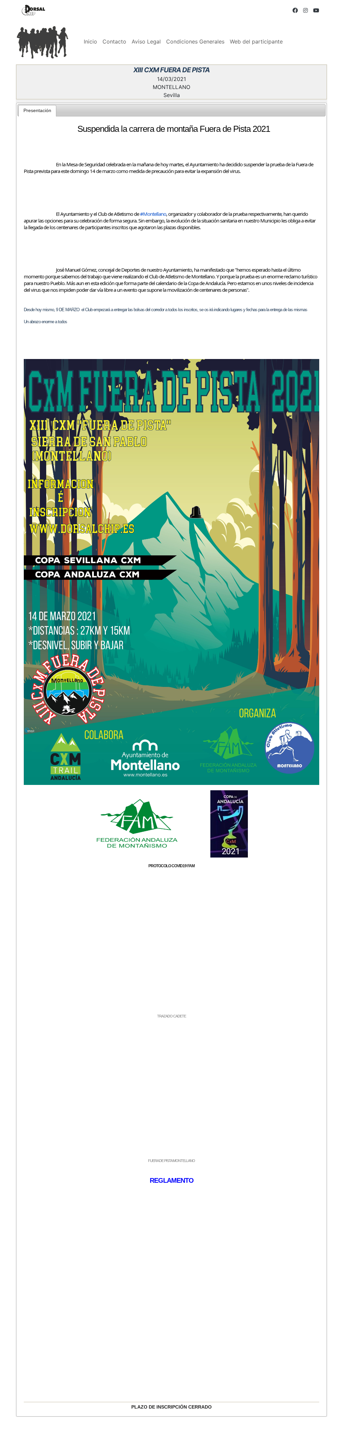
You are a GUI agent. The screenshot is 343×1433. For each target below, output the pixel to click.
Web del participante (256, 41)
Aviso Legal (146, 41)
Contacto (114, 41)
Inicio (90, 41)
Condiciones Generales (195, 41)
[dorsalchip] (33, 10)
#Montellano (153, 213)
